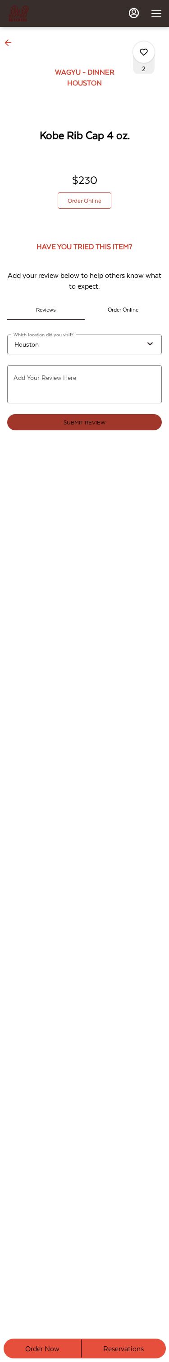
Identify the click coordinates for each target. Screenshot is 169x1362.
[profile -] (133, 13)
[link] (84, 200)
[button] (11, 42)
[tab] (46, 309)
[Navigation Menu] (156, 13)
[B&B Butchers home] (47, 13)
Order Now (42, 1348)
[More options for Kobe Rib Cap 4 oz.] (144, 52)
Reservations (123, 1348)
